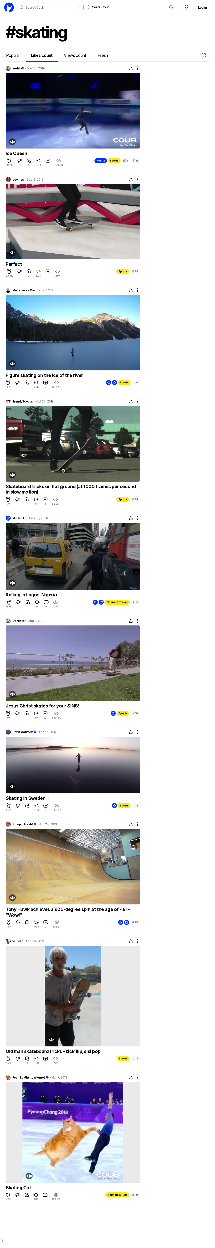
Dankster (19, 620)
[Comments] (28, 160)
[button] (204, 55)
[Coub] (9, 7)
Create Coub (100, 7)
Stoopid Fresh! (22, 824)
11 (135, 160)
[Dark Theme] (171, 7)
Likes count (41, 55)
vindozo (17, 941)
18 (135, 1058)
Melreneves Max (23, 290)
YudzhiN (18, 68)
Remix (101, 160)
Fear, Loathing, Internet (28, 1077)
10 (135, 713)
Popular (13, 55)
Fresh (103, 55)
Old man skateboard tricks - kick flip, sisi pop (53, 1051)
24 (135, 499)
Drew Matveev (22, 732)
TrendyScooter (23, 401)
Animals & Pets (117, 1194)
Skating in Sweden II (27, 798)
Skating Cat (18, 1187)
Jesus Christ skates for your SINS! (42, 706)
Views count (75, 55)
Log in (202, 7)
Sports (114, 160)
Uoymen (18, 179)
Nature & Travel (117, 602)
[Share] (130, 68)
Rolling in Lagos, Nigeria (31, 594)
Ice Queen (16, 153)
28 (135, 271)
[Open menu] (2, 1241)
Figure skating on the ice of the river (44, 375)
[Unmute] (12, 141)
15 (135, 602)
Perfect (14, 264)
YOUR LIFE (19, 518)
